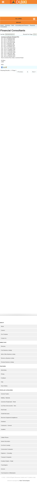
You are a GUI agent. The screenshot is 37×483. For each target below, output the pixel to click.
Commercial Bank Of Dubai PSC (10, 37)
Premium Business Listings (7, 362)
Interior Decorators (5, 441)
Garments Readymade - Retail (8, 401)
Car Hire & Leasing (5, 445)
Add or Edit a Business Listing (8, 354)
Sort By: (2, 34)
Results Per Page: (28, 34)
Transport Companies (6, 457)
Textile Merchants (5, 413)
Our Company (4, 334)
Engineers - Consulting (6, 453)
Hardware (3, 421)
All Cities (18, 18)
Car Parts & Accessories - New (8, 405)
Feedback (3, 378)
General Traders (5, 393)
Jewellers (3, 429)
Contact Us (3, 338)
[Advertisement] (18, 11)
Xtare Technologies (24, 480)
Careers (3, 330)
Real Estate (4, 409)
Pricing (2, 374)
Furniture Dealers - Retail (7, 461)
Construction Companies (7, 449)
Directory (3, 346)
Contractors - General (6, 425)
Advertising (3, 370)
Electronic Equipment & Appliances (9, 417)
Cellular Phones (4, 437)
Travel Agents (4, 465)
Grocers (3, 469)
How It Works (4, 385)
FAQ (2, 382)
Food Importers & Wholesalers (8, 473)
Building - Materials (5, 397)
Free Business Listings (6, 350)
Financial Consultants (12, 30)
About (2, 326)
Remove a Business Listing (7, 358)
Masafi (18, 22)
